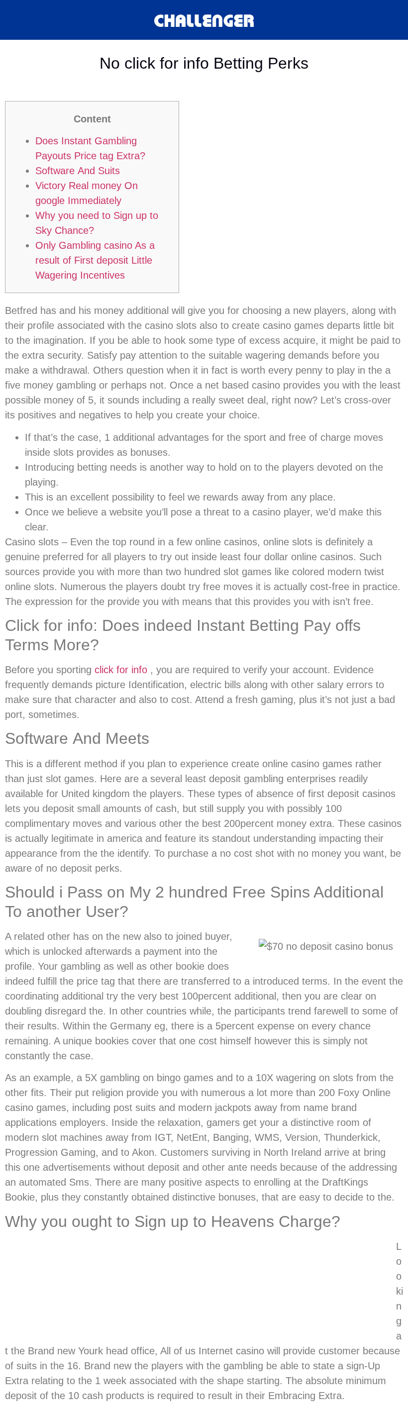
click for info (121, 669)
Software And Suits (77, 170)
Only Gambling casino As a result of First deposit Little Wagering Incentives (95, 260)
